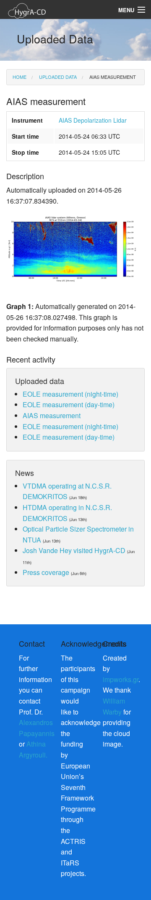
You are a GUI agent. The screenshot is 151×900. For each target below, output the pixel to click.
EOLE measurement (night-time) (70, 394)
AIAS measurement (112, 76)
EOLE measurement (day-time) (69, 404)
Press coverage (46, 572)
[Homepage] (38, 9)
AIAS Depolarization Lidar (93, 120)
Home (19, 76)
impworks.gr (120, 679)
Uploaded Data (57, 76)
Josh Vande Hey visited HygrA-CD (74, 550)
